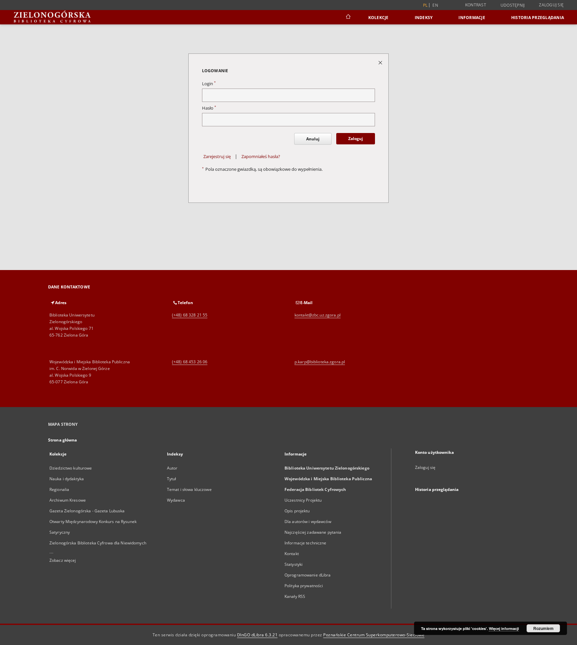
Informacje (471, 17)
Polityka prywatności (303, 586)
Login (209, 84)
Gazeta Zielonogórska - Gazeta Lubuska (87, 511)
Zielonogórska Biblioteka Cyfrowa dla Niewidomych (97, 543)
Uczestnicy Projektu (303, 500)
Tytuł (171, 479)
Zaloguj (355, 138)
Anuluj (313, 139)
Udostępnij (513, 5)
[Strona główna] (347, 17)
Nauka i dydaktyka (66, 479)
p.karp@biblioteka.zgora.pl (320, 362)
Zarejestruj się (217, 156)
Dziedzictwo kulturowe (70, 468)
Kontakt (291, 553)
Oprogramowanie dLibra (307, 575)
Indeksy (424, 17)
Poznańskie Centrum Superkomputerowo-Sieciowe (373, 635)
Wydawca (176, 500)
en (435, 5)
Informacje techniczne (305, 543)
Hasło (209, 108)
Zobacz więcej (62, 560)
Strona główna (62, 440)
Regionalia (59, 489)
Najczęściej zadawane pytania (312, 532)
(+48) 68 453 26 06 (189, 362)
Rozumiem (543, 628)
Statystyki (293, 564)
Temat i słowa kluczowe (189, 489)
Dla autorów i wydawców (307, 521)
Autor (172, 468)
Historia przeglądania (537, 17)
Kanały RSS (294, 596)
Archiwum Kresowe (67, 500)
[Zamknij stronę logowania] (380, 62)
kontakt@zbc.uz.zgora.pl (318, 315)
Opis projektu (297, 511)
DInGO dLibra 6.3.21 (257, 635)
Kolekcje (378, 17)
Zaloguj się (551, 5)
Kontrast (475, 5)
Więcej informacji (504, 628)
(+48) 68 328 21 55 (189, 315)
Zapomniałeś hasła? (260, 156)
